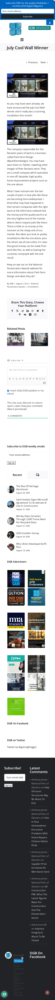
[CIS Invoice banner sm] (39, 27)
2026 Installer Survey (27, 533)
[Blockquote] (30, 378)
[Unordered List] (26, 378)
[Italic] (13, 378)
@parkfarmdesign (17, 160)
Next (43, 62)
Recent (17, 475)
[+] (43, 379)
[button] (9, 339)
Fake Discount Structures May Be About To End (40, 795)
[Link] (36, 378)
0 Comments (33, 286)
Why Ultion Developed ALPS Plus (31, 545)
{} (40, 379)
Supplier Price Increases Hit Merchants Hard (40, 867)
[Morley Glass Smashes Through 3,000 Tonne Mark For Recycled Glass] (10, 519)
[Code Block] (33, 378)
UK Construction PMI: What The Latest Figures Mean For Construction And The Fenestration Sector (39, 902)
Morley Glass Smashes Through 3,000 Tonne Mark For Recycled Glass (31, 519)
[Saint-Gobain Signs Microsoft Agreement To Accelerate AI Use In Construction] (10, 502)
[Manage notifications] (47, 992)
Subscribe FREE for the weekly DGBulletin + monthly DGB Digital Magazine (27, 4)
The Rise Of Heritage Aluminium (27, 488)
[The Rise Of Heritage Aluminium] (10, 487)
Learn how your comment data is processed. (25, 407)
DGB (12, 283)
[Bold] (9, 378)
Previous (33, 62)
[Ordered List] (23, 378)
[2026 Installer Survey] (10, 533)
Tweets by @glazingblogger (22, 747)
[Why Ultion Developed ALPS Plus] (10, 545)
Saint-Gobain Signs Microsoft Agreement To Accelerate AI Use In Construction (32, 502)
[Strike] (20, 378)
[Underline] (16, 378)
